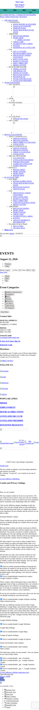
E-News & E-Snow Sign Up (10, 341)
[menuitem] (21, 50)
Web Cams (19, 2)
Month (2, 270)
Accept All (3, 479)
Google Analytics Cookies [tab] (9, 578)
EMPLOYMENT (7, 407)
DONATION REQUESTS (11, 425)
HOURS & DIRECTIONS (12, 412)
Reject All (10, 479)
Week (7, 278)
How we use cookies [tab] (7, 492)
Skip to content (5, 676)
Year (23, 270)
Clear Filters (4, 312)
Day (16, 270)
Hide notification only (21, 672)
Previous (8, 264)
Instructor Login (6, 345)
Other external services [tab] (8, 601)
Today (7, 266)
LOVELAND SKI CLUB (11, 416)
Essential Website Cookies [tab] (9, 517)
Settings (17, 479)
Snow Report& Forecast (19, 6)
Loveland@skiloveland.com (9, 337)
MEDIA (3, 403)
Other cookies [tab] (5, 649)
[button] (2, 680)
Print (3, 272)
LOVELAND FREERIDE (11, 420)
